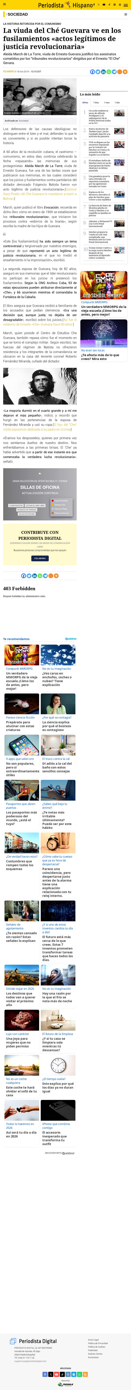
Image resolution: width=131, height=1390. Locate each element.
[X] (99, 5)
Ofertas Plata (60, 509)
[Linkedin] (103, 71)
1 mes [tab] (107, 102)
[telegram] (73, 1374)
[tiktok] (62, 1374)
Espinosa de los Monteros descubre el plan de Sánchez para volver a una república (100, 196)
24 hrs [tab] (85, 102)
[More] (125, 71)
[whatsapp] (120, 5)
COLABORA (40, 558)
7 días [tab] (96, 102)
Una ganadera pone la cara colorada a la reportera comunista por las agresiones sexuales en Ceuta (99, 181)
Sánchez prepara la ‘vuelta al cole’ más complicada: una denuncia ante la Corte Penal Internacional (100, 237)
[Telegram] (114, 71)
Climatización (16, 505)
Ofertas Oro (60, 505)
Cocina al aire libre (35, 505)
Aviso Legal (93, 1340)
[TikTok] (109, 5)
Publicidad (92, 1350)
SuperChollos (61, 501)
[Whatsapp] (108, 71)
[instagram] (68, 1374)
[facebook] (45, 1374)
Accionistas (93, 1357)
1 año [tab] (117, 102)
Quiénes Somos (95, 1354)
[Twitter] (98, 71)
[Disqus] (40, 1203)
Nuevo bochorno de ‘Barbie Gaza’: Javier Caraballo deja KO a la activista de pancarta (99, 132)
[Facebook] (94, 5)
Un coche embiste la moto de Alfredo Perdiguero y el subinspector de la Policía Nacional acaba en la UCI (100, 117)
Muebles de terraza (27, 509)
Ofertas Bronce (61, 513)
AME (126, 5)
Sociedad (18, 14)
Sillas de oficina (27, 514)
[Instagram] (115, 5)
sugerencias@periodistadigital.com (30, 1361)
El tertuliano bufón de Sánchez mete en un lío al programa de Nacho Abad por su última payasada (100, 165)
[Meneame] (119, 71)
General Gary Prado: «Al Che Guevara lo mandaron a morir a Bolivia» (40, 194)
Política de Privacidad (98, 1343)
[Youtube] (104, 5)
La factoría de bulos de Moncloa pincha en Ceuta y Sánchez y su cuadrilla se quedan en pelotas (100, 210)
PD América (10, 72)
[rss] (85, 1374)
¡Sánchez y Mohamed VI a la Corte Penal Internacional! (100, 224)
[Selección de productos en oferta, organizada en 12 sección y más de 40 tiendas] (40, 474)
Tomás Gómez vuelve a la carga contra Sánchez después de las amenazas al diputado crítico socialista (100, 252)
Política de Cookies (96, 1347)
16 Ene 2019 (23, 72)
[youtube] (56, 1374)
